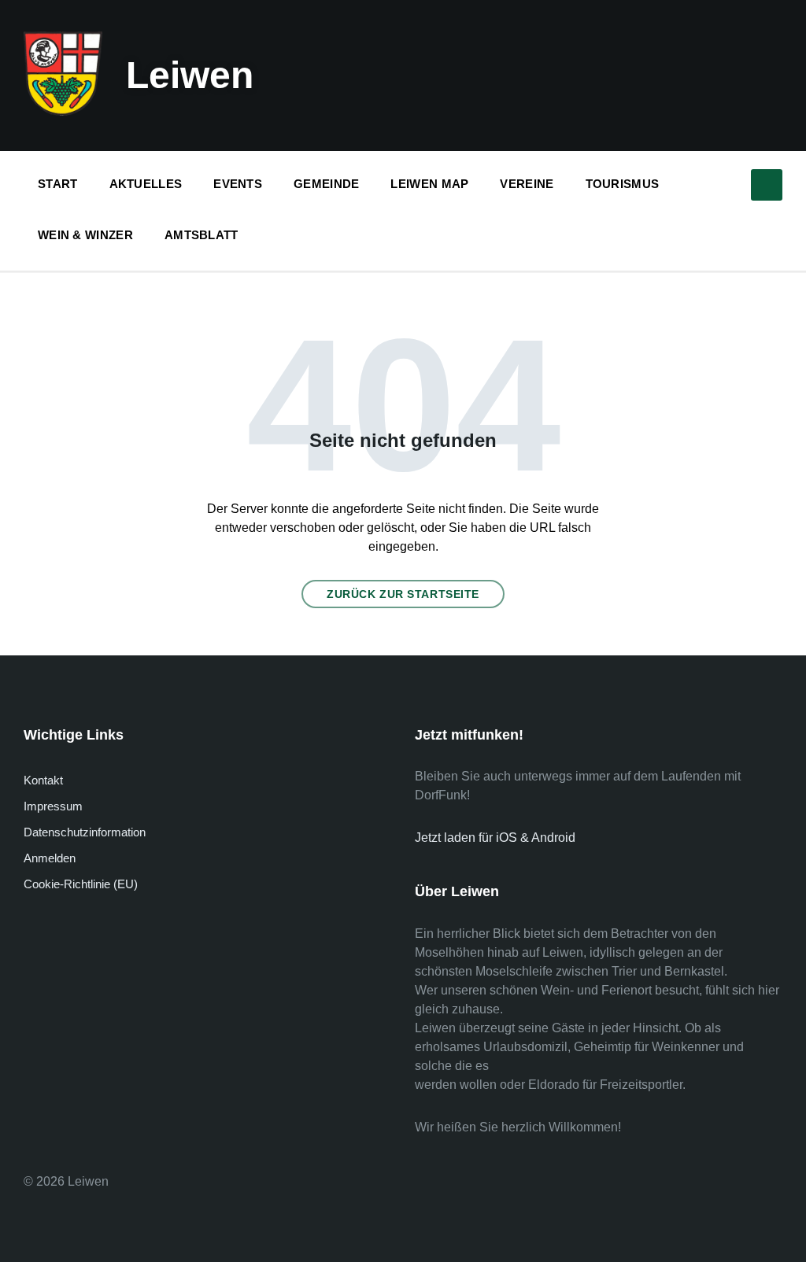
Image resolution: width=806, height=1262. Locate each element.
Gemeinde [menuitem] (326, 183)
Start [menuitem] (58, 183)
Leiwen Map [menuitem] (429, 183)
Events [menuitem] (237, 183)
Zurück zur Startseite (403, 594)
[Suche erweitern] (766, 185)
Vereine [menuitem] (526, 183)
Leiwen (189, 75)
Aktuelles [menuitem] (146, 183)
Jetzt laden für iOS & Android (495, 837)
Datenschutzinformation (85, 832)
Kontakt (43, 780)
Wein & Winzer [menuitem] (85, 235)
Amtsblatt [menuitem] (201, 235)
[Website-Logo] (63, 111)
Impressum (53, 806)
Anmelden (50, 858)
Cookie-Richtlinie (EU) (81, 884)
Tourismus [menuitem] (623, 183)
